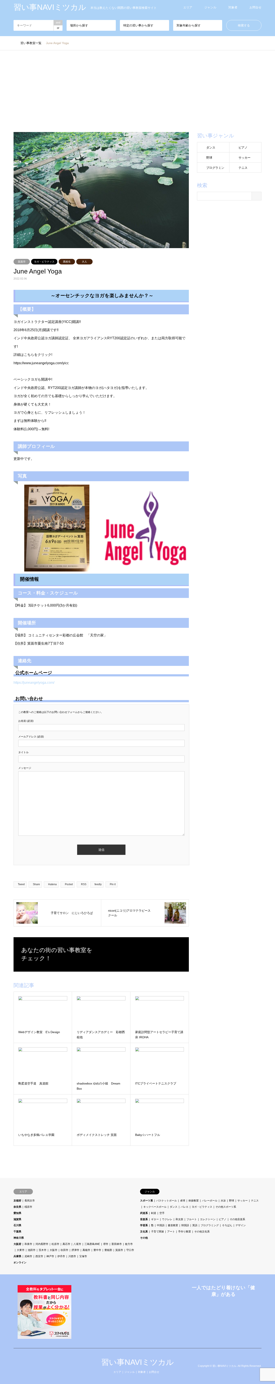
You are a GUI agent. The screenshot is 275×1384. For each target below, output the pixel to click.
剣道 (153, 1213)
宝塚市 (83, 1256)
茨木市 (42, 1250)
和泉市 (28, 1244)
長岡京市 (29, 1200)
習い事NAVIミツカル (137, 1362)
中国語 (161, 1225)
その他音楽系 (237, 1219)
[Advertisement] (137, 91)
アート (171, 1231)
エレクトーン (207, 1219)
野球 (209, 157)
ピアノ (243, 147)
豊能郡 (108, 1250)
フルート (191, 1219)
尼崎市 (28, 1256)
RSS (15, 1365)
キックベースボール (155, 1206)
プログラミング (210, 1225)
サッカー (244, 157)
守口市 (130, 1250)
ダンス (210, 147)
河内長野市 (41, 1244)
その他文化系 (202, 1231)
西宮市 (39, 1256)
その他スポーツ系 (225, 1206)
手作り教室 (184, 1231)
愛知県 (17, 1213)
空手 (162, 1213)
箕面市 (22, 261)
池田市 (31, 1250)
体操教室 (193, 1200)
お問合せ (255, 7)
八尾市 (77, 1244)
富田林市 (117, 1244)
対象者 (232, 7)
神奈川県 (19, 1237)
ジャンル (210, 7)
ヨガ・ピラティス (44, 261)
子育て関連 (157, 1231)
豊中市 (97, 1250)
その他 (144, 1237)
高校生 (67, 261)
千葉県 (17, 1231)
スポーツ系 (146, 1200)
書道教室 (173, 1225)
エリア (187, 7)
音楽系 (144, 1219)
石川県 (17, 1225)
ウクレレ (167, 1219)
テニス (243, 167)
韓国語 (185, 1225)
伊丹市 (61, 1256)
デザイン (240, 1225)
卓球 (182, 1200)
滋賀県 (17, 1219)
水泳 (223, 1200)
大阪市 (53, 1250)
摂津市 (75, 1250)
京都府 (17, 1200)
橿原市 (28, 1206)
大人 (84, 261)
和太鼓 (179, 1219)
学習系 (144, 1225)
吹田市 (64, 1250)
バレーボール (209, 1200)
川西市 (72, 1256)
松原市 (55, 1244)
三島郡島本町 (92, 1244)
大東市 (20, 1250)
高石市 (66, 1244)
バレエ (184, 1206)
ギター (155, 1219)
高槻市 (86, 1250)
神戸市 (50, 1256)
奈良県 (17, 1206)
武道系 (144, 1213)
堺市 (105, 1244)
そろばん (227, 1225)
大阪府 (17, 1244)
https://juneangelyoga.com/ (34, 682)
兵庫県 (17, 1256)
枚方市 (129, 1244)
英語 (194, 1225)
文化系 (144, 1231)
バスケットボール (166, 1200)
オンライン (20, 1262)
